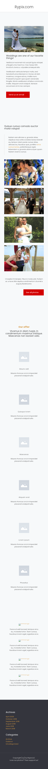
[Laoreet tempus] (24, 676)
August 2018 (10, 724)
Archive (9, 739)
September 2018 (12, 721)
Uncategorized (12, 744)
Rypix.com (24, 7)
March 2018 (10, 728)
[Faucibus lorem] (24, 624)
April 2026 (10, 716)
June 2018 (10, 726)
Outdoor (9, 741)
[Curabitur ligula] (24, 660)
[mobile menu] (44, 7)
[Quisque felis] (24, 641)
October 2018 (11, 719)
